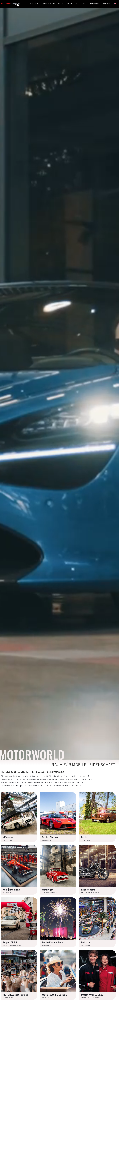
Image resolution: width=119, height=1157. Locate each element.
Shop (76, 4)
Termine (60, 4)
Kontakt (106, 4)
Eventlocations (49, 4)
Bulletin (69, 4)
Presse (83, 4)
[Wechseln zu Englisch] (115, 4)
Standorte (34, 4)
